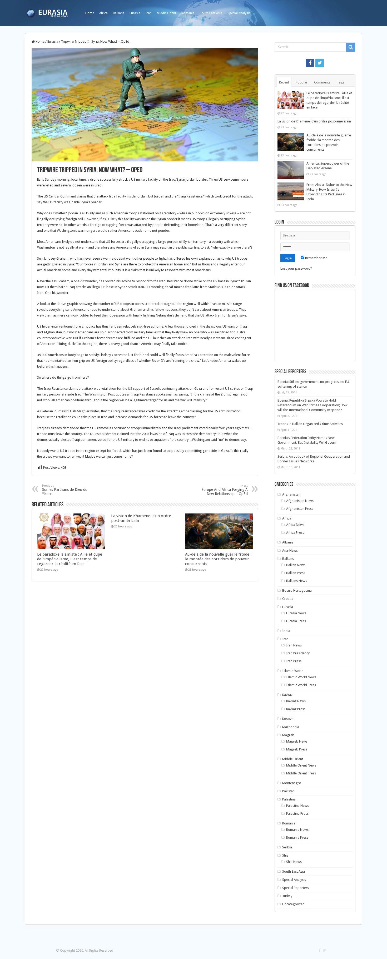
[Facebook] (310, 63)
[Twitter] (319, 63)
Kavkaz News (296, 701)
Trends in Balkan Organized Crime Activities (310, 424)
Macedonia (290, 727)
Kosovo (288, 719)
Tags (340, 82)
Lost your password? (296, 268)
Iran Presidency (298, 653)
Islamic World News (301, 677)
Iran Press (293, 661)
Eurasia (135, 13)
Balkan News (295, 565)
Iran (149, 13)
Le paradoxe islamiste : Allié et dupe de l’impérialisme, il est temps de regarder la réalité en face (69, 559)
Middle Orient (166, 13)
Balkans (118, 13)
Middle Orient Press (301, 773)
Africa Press (295, 533)
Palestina (289, 799)
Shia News (294, 862)
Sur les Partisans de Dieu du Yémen (64, 490)
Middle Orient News (301, 765)
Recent (284, 82)
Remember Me (315, 258)
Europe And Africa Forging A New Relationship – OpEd (224, 490)
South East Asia (211, 13)
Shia (285, 855)
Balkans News (296, 581)
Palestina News (297, 806)
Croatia (287, 599)
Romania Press (297, 837)
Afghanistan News (300, 501)
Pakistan (288, 791)
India (286, 631)
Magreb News (296, 741)
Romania (188, 13)
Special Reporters (295, 888)
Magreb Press (296, 749)
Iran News (294, 645)
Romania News (297, 830)
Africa (103, 13)
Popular (301, 82)
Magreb (288, 735)
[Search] (350, 47)
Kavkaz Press (295, 709)
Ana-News (290, 550)
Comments (322, 82)
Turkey (287, 896)
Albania (288, 542)
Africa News (295, 525)
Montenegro (291, 783)
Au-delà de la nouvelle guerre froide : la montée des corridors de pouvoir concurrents (218, 559)
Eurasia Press (296, 621)
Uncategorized (293, 904)
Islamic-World (293, 671)
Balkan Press (295, 573)
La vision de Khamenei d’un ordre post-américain (314, 121)
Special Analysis (238, 13)
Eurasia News (296, 613)
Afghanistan (291, 494)
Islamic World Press (301, 685)
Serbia (287, 847)
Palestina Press (297, 813)
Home (89, 13)
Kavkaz (287, 695)
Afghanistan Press (299, 509)
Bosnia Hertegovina (297, 590)
